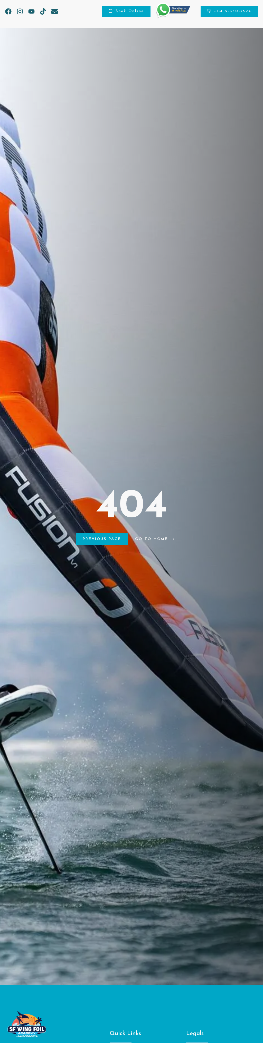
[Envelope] (54, 11)
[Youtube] (31, 11)
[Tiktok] (43, 11)
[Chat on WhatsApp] (173, 17)
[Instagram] (20, 11)
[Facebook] (8, 11)
